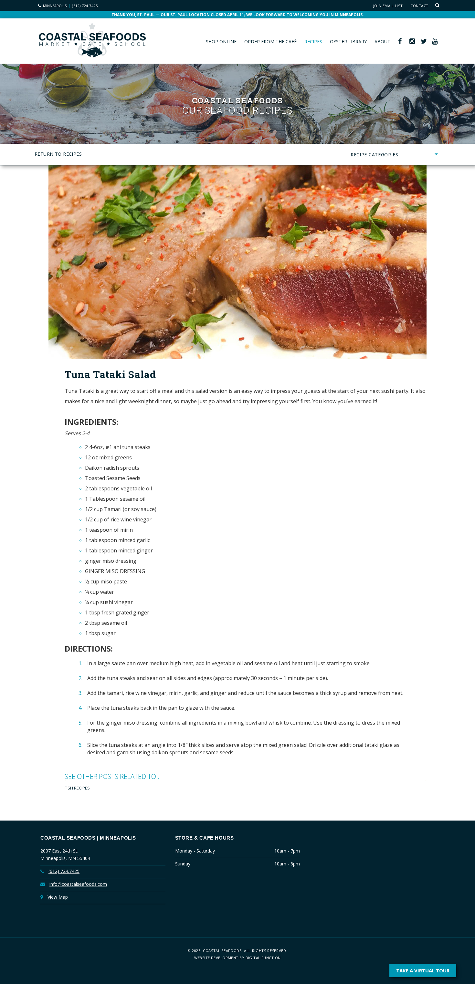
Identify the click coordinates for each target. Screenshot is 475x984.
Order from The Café (270, 41)
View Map (58, 897)
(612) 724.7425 (85, 5)
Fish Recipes (77, 788)
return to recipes (58, 154)
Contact (419, 5)
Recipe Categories (374, 155)
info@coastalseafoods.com (78, 884)
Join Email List (388, 5)
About (382, 41)
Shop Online (221, 41)
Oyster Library (348, 41)
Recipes (313, 41)
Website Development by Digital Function (237, 957)
